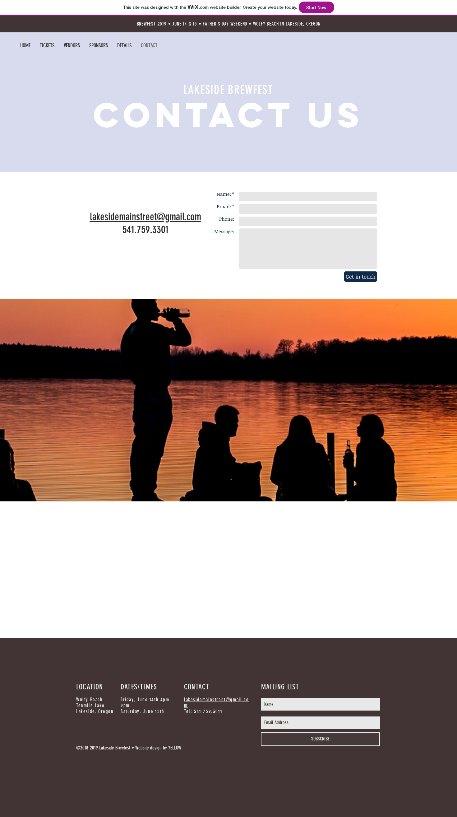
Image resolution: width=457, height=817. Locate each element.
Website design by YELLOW (158, 748)
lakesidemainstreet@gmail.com (145, 216)
